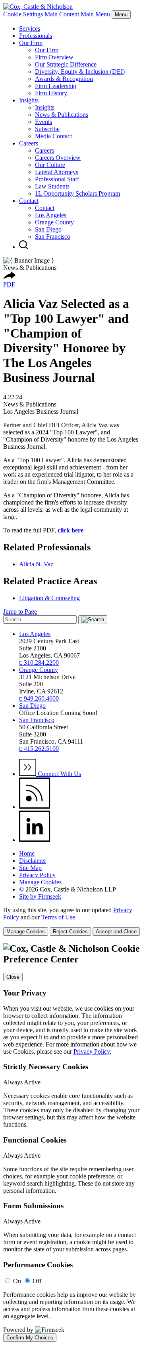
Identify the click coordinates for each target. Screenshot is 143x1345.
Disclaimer (32, 860)
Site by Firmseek (40, 896)
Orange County (54, 222)
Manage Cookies (40, 882)
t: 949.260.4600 (39, 698)
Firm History (51, 93)
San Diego (48, 229)
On (17, 1281)
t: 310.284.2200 (39, 662)
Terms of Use (58, 917)
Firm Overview (54, 57)
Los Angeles (50, 215)
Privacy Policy (37, 875)
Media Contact (53, 136)
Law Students (52, 186)
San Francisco (52, 236)
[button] (9, 277)
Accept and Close (116, 932)
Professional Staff (57, 179)
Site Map (30, 867)
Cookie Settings (23, 14)
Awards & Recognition (64, 78)
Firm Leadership (55, 85)
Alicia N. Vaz (36, 564)
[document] (71, 1142)
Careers (28, 143)
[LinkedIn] (34, 839)
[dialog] (71, 921)
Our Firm (31, 42)
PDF (9, 284)
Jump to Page (20, 611)
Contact (29, 200)
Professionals (35, 35)
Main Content (61, 14)
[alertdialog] (71, 1142)
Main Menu (95, 14)
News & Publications (61, 114)
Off (37, 1281)
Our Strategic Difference (66, 64)
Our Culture (50, 164)
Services (29, 28)
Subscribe (47, 129)
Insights (29, 100)
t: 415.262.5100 (39, 748)
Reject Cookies (70, 932)
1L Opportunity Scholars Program (77, 193)
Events (43, 121)
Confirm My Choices (29, 1338)
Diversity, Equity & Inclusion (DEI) (80, 71)
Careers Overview (58, 157)
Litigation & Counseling (49, 598)
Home (27, 853)
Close (12, 977)
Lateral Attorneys (56, 172)
